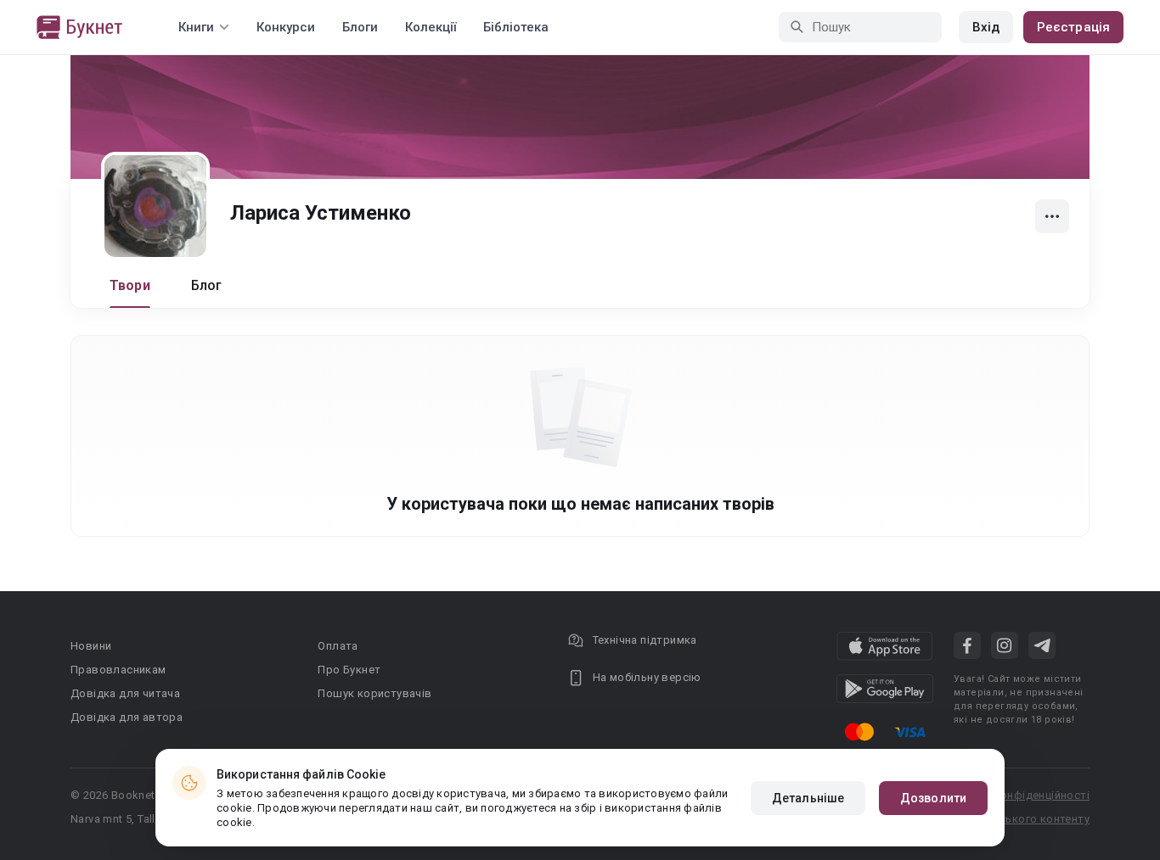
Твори (130, 285)
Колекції (430, 27)
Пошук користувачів (374, 693)
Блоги (360, 27)
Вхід (986, 27)
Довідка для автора (126, 717)
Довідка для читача (125, 693)
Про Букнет (349, 669)
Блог (206, 285)
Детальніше (808, 798)
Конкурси (285, 27)
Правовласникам (118, 669)
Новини (90, 645)
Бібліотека (516, 27)
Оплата (338, 645)
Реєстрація (1073, 27)
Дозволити (933, 798)
